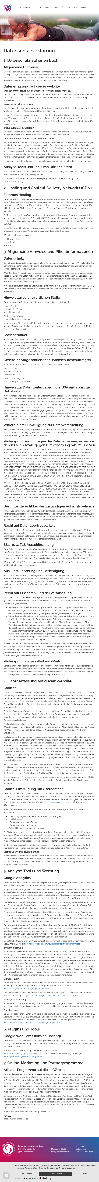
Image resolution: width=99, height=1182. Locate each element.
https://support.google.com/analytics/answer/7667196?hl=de (32, 1023)
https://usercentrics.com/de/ (57, 802)
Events (75, 7)
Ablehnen (27, 1173)
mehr (84, 1173)
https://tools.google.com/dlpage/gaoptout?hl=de (26, 988)
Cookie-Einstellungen (84, 1152)
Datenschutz (81, 1149)
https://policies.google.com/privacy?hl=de (23, 1056)
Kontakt (84, 7)
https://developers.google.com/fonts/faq (22, 1053)
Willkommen (25, 7)
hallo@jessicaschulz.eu (60, 1152)
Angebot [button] (36, 7)
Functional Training (51, 7)
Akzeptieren (56, 1173)
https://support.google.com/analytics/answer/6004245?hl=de (52, 995)
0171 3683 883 (61, 1149)
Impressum (80, 1146)
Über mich (66, 7)
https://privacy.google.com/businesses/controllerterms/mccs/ (52, 944)
